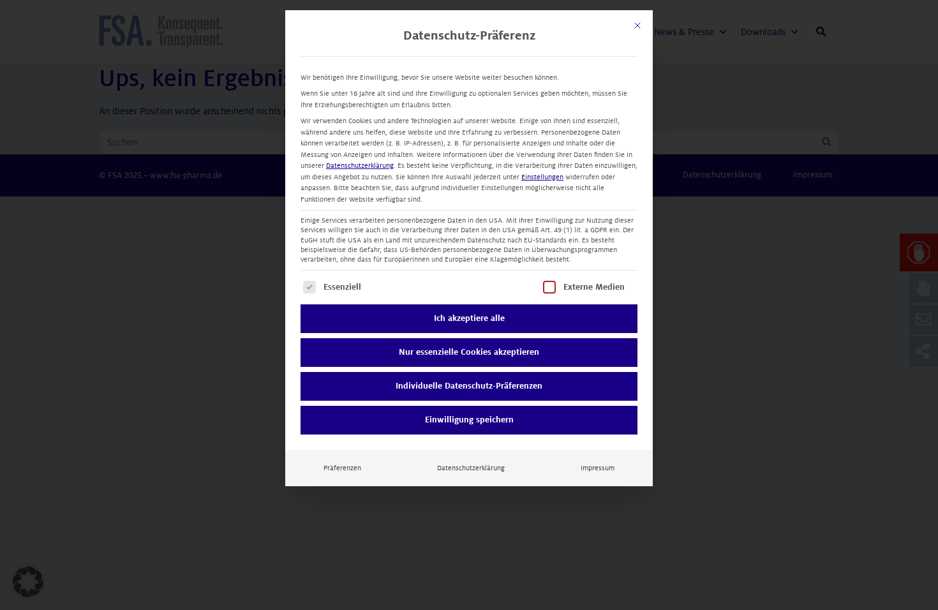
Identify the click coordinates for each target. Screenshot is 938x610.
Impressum (597, 468)
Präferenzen (342, 468)
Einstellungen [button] (542, 177)
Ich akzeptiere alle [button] (469, 318)
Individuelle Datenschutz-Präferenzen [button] (469, 386)
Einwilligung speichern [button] (469, 419)
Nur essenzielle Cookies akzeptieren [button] (469, 352)
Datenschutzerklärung (360, 165)
